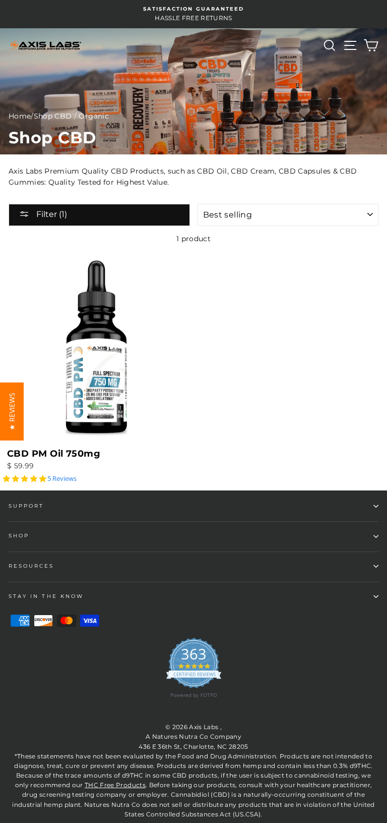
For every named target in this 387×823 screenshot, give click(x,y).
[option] (193, 14)
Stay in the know (46, 596)
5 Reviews (62, 478)
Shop (19, 535)
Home (20, 116)
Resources (31, 566)
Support (26, 506)
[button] (12, 411)
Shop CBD (53, 116)
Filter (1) (50, 214)
